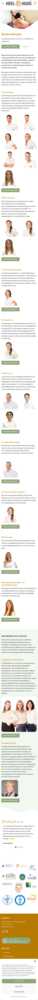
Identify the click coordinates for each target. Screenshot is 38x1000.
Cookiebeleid (13, 996)
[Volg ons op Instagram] (6, 931)
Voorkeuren (19, 992)
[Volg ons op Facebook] (3, 931)
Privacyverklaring (22, 996)
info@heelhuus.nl (7, 927)
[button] (35, 961)
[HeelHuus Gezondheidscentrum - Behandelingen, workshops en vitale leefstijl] (18, 3)
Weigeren (19, 986)
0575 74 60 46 (6, 924)
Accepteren (19, 981)
